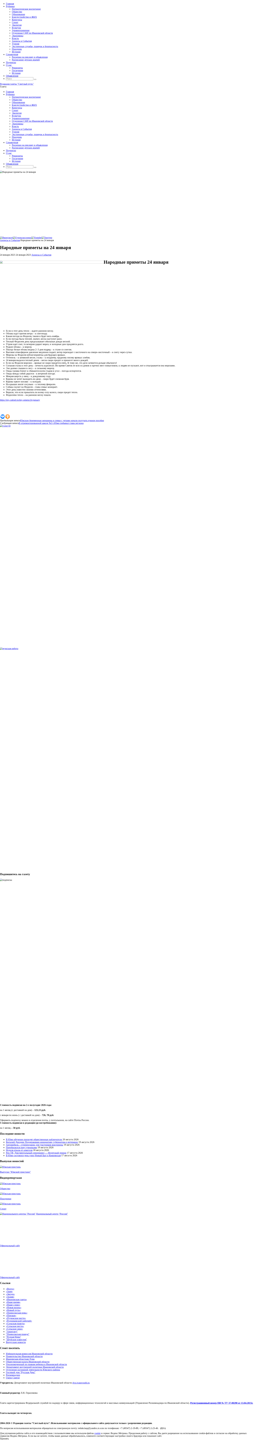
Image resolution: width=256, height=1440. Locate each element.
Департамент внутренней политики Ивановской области (35, 1367)
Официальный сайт (10, 1245)
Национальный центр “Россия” (52, 1214)
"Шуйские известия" (16, 1339)
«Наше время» (13, 1302)
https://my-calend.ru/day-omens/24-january (20, 400)
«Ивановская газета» (16, 1299)
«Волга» (10, 1289)
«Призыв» (11, 1315)
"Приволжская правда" (17, 1334)
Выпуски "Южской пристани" (15, 1172)
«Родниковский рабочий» (19, 1321)
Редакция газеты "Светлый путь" (17, 84)
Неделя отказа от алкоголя (19, 1150)
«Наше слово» (13, 1305)
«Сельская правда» (15, 1323)
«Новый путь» (13, 1310)
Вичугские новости (16, 1342)
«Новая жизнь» (13, 1307)
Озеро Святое (13, 1377)
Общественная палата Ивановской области (27, 1361)
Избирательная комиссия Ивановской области (29, 1353)
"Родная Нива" (13, 1337)
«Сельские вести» (15, 1326)
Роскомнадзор (13, 1375)
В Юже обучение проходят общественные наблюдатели (34, 1139)
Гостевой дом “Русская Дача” (20, 1372)
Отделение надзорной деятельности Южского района (33, 1369)
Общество (5, 1188)
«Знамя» (10, 1297)
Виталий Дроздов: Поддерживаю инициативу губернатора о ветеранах (42, 1142)
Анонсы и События (10, 240)
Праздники (5, 1198)
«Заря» (9, 1291)
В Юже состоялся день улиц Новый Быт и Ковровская (33, 1155)
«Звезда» (10, 1294)
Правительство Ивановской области (24, 1356)
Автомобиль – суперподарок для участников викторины (34, 1145)
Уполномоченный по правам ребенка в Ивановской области (36, 1364)
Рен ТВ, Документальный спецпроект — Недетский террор (36, 1153)
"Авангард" (12, 1331)
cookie (97, 1433)
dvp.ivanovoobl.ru (81, 1383)
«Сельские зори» (14, 1329)
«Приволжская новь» (16, 1313)
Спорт (3, 1209)
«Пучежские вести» (16, 1318)
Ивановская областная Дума (20, 1359)
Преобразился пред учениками (21, 1147)
